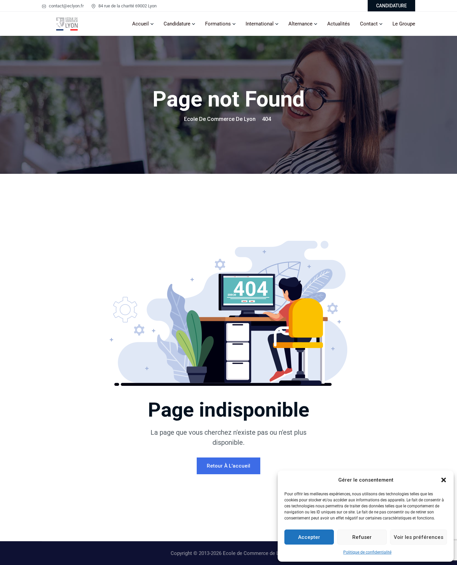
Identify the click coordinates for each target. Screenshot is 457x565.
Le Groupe (403, 24)
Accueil (140, 24)
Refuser (362, 537)
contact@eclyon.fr (66, 5)
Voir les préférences (418, 537)
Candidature (177, 24)
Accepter (309, 537)
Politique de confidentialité (367, 552)
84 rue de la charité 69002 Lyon (127, 5)
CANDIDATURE (391, 5)
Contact (369, 24)
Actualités (338, 24)
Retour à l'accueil (228, 466)
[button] (443, 480)
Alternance (300, 24)
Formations (218, 24)
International (260, 24)
